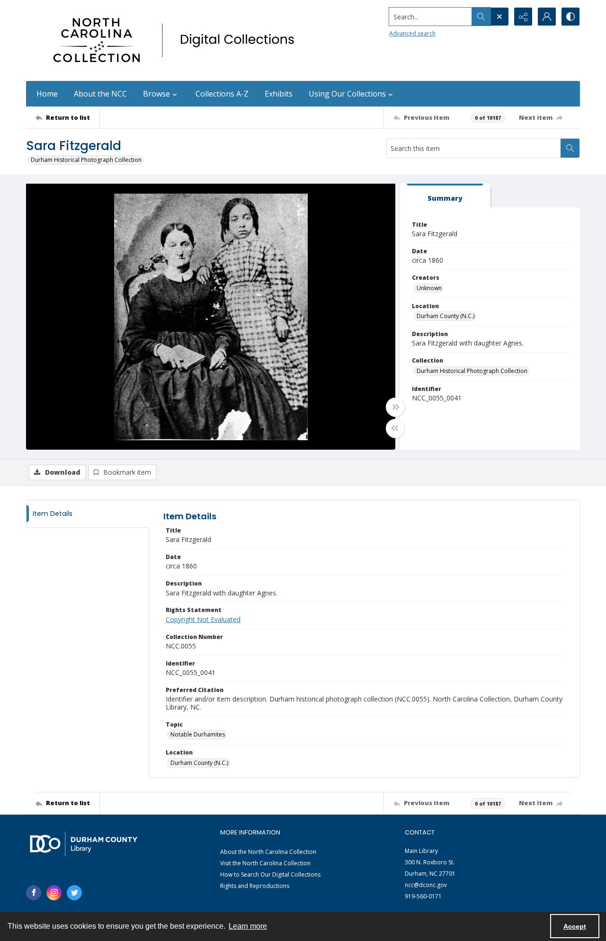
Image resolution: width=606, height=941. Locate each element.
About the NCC (100, 94)
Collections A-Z (222, 94)
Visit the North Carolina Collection (265, 863)
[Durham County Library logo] (83, 844)
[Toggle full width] (395, 407)
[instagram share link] (54, 892)
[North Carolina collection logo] (177, 40)
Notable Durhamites (197, 734)
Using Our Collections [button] (347, 94)
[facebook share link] (33, 892)
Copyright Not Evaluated (203, 619)
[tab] (445, 196)
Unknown (429, 288)
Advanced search (412, 33)
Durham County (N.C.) (445, 316)
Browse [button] (156, 94)
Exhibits (279, 94)
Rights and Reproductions (254, 886)
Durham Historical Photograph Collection (86, 160)
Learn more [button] (248, 926)
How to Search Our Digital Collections (270, 874)
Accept (574, 926)
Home (47, 94)
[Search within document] (570, 148)
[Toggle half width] (395, 428)
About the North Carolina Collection (268, 852)
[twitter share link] (74, 892)
